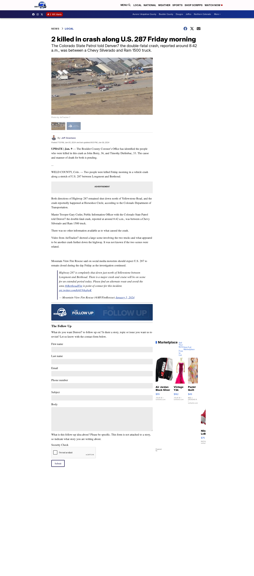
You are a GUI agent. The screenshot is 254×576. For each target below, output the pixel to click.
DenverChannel (43, 14)
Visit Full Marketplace (189, 348)
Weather (164, 5)
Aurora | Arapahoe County (144, 14)
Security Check (59, 445)
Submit (58, 463)
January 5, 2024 (125, 297)
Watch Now (213, 5)
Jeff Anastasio (68, 137)
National (150, 5)
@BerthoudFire (73, 286)
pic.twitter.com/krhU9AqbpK (75, 290)
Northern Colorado (202, 14)
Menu (124, 5)
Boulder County (166, 14)
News (55, 28)
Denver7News (34, 14)
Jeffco (188, 14)
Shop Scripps (194, 5)
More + (217, 14)
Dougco (179, 14)
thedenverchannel (38, 14)
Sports (177, 5)
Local (137, 5)
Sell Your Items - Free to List (181, 349)
